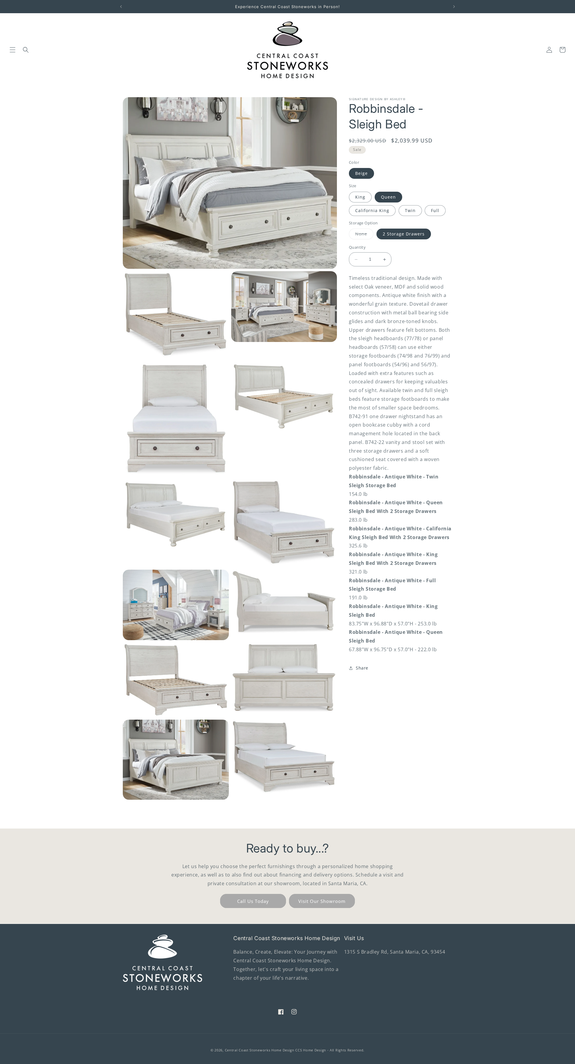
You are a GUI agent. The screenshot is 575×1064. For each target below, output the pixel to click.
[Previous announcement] (121, 6)
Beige (361, 173)
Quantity (357, 247)
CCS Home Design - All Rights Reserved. (329, 1050)
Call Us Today (253, 901)
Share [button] (362, 668)
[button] (12, 49)
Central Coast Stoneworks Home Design (259, 1050)
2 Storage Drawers (404, 234)
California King (372, 210)
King (360, 197)
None (364, 235)
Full (435, 210)
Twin (410, 210)
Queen (388, 197)
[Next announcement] (454, 6)
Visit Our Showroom (322, 901)
